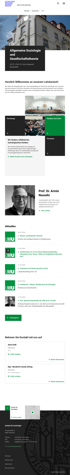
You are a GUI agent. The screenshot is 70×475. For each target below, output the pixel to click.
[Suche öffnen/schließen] (58, 3)
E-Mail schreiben (15, 354)
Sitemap (7, 456)
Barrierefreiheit (9, 468)
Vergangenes (14, 318)
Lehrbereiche (35, 11)
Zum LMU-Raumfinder (14, 446)
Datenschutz (9, 460)
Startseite (26, 11)
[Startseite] (7, 408)
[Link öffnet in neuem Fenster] (25, 412)
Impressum (8, 464)
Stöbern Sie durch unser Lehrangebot (21, 156)
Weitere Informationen (57, 359)
